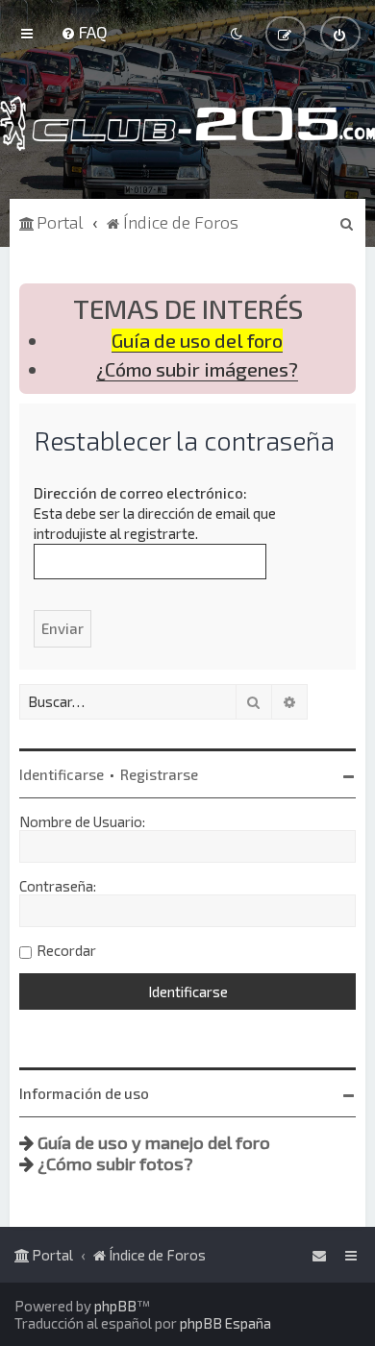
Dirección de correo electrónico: (140, 493)
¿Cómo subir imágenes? (197, 369)
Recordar (66, 950)
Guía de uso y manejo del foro (154, 1142)
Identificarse (61, 774)
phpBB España (225, 1323)
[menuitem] (84, 31)
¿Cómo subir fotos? (115, 1163)
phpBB (115, 1305)
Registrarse (159, 774)
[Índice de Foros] (187, 123)
